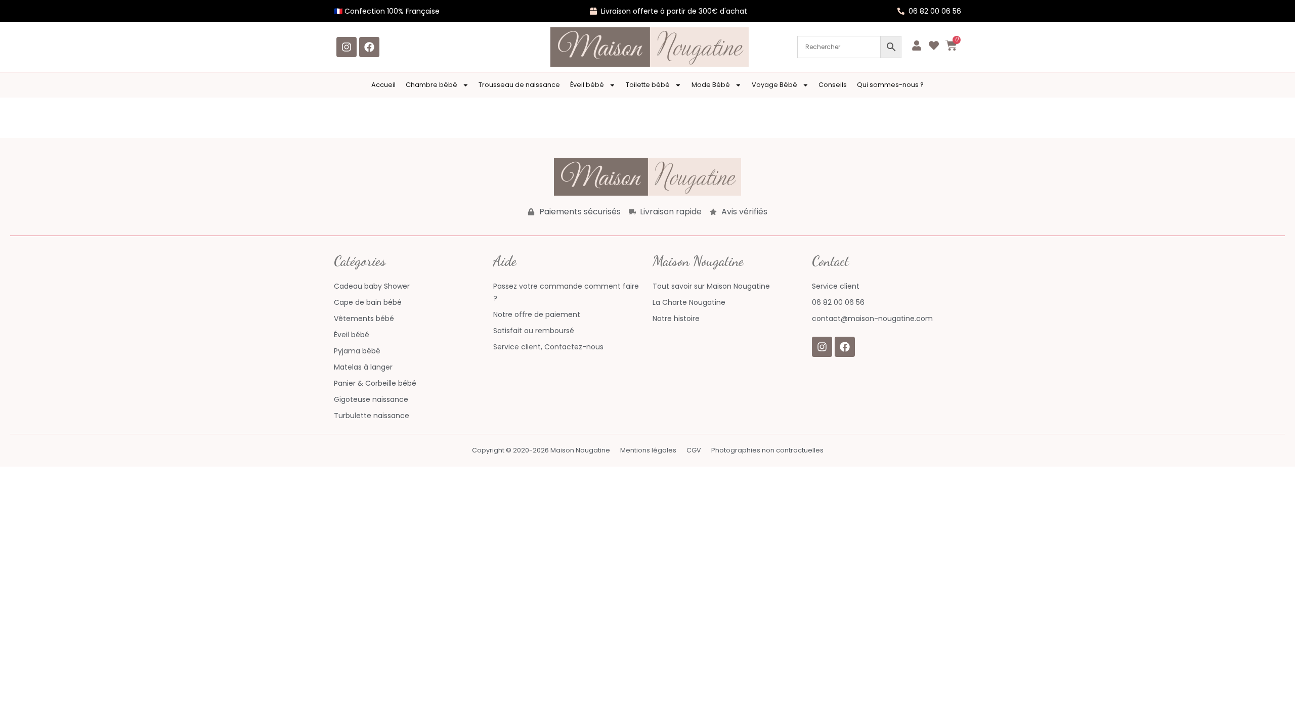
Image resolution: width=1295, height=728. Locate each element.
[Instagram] (346, 47)
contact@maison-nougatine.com (872, 318)
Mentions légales (648, 450)
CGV (693, 450)
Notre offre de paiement (536, 314)
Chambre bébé (431, 84)
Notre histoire (676, 318)
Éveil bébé (587, 84)
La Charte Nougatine (689, 302)
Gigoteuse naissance (371, 399)
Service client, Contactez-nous (548, 347)
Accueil (383, 84)
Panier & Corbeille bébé (375, 383)
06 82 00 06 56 (838, 302)
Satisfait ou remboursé (533, 331)
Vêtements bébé (364, 318)
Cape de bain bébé (368, 302)
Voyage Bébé (774, 84)
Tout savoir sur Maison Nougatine (711, 286)
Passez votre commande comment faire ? (566, 292)
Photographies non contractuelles (767, 450)
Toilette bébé (648, 84)
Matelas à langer (363, 367)
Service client (835, 286)
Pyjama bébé (357, 351)
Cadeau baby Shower (372, 286)
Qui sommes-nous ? (890, 84)
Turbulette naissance (371, 416)
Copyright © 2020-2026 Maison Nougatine (541, 450)
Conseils (832, 84)
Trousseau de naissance (519, 84)
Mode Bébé (711, 84)
